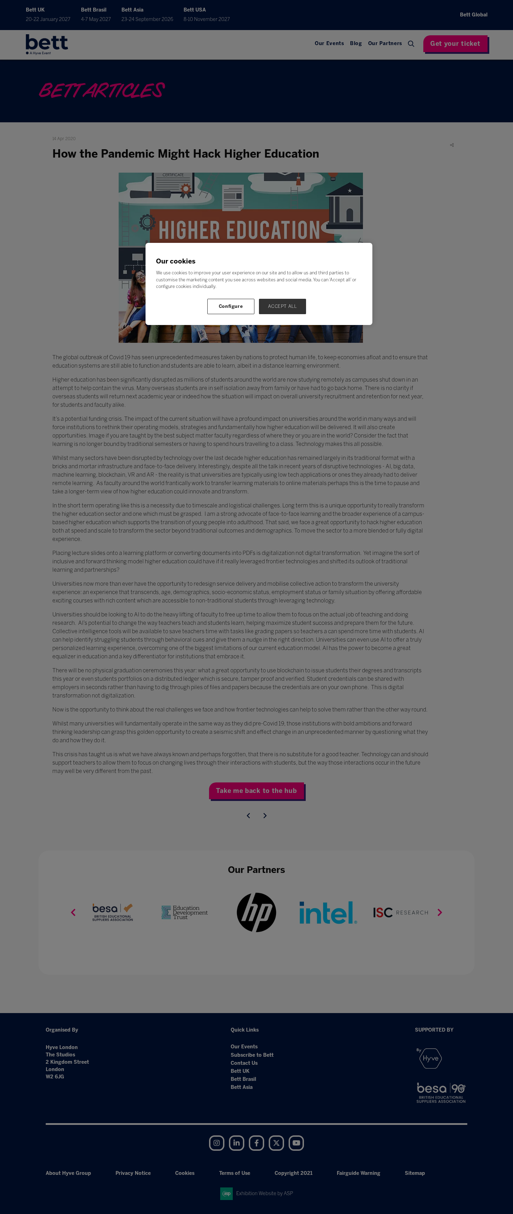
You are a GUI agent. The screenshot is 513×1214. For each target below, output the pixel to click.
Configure (231, 306)
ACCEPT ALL (282, 306)
